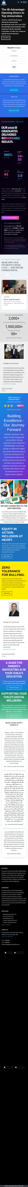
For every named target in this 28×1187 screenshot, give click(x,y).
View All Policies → (6, 924)
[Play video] (14, 287)
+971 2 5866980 (5, 940)
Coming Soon (20, 405)
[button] (18, 2)
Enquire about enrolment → (10, 217)
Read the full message (9, 384)
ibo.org (16, 248)
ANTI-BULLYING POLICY (8, 916)
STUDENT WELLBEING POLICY (10, 922)
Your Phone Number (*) (14, 55)
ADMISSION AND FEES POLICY (10, 914)
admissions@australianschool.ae (10, 944)
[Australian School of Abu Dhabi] (4, 2)
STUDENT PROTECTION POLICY (10, 920)
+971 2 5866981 (5, 942)
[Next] (7, 274)
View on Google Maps (7, 936)
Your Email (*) (14, 60)
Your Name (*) (14, 50)
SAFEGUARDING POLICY (8, 918)
